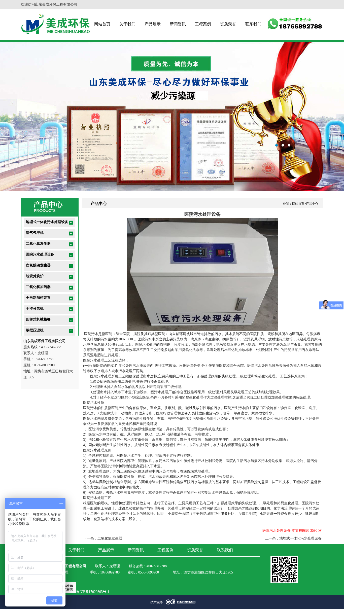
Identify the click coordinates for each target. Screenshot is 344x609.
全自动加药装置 (38, 298)
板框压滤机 (35, 330)
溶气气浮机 (35, 233)
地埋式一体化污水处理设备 (47, 222)
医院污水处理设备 (40, 254)
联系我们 (253, 24)
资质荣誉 (228, 24)
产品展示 (153, 24)
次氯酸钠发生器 (38, 265)
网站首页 (102, 24)
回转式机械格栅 (38, 319)
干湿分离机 (35, 308)
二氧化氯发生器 (38, 243)
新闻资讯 (178, 24)
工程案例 (203, 24)
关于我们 (127, 24)
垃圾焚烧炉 (35, 276)
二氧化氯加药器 (38, 287)
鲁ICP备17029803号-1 (92, 592)
